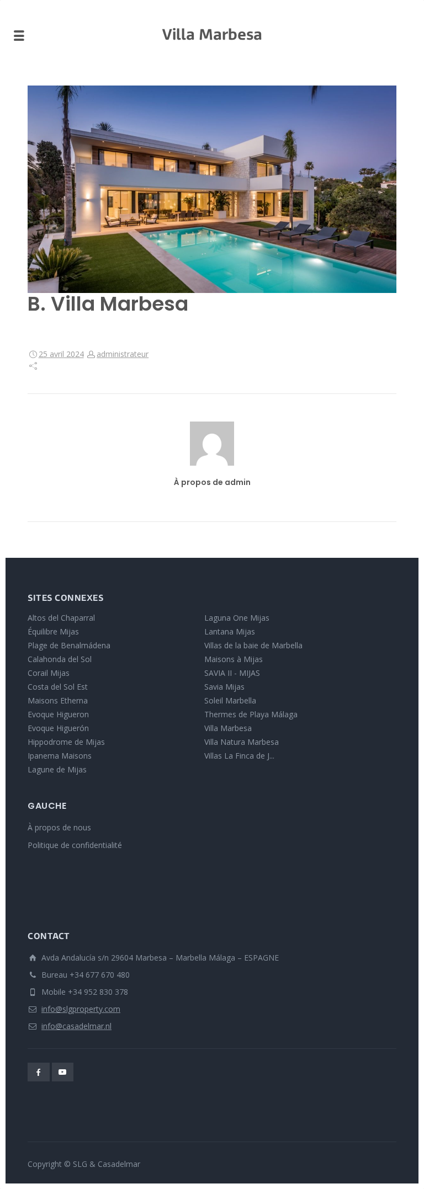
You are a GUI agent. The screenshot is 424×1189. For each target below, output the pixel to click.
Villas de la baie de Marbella (253, 645)
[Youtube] (63, 1072)
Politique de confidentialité (75, 845)
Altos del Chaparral (61, 617)
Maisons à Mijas (233, 659)
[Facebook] (39, 1072)
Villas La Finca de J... (239, 755)
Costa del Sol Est (58, 686)
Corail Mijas (49, 673)
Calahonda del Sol (60, 659)
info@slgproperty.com (80, 1009)
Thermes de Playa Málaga (251, 714)
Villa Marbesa (228, 728)
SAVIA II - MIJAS (232, 673)
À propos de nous (59, 827)
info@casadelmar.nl (76, 1026)
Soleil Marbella (230, 700)
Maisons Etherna (58, 700)
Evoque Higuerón (58, 728)
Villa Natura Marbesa (241, 742)
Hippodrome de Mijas (66, 742)
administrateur (123, 354)
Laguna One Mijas (236, 617)
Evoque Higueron (58, 714)
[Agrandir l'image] (212, 189)
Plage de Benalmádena (69, 645)
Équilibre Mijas (53, 631)
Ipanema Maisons (60, 755)
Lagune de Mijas (57, 769)
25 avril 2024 (61, 354)
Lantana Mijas (229, 631)
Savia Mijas (224, 686)
